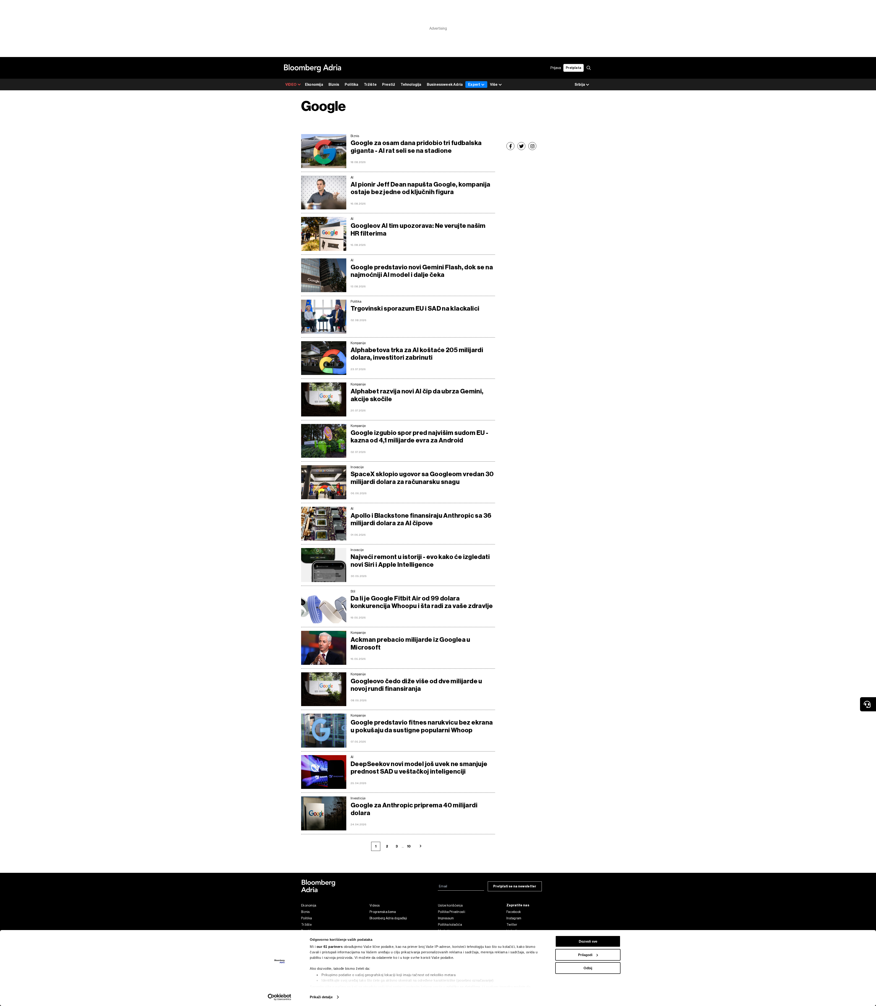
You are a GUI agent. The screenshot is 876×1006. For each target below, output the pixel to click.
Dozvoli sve (588, 941)
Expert (474, 84)
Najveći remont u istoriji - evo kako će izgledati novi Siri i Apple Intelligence (420, 560)
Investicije (358, 798)
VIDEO (291, 84)
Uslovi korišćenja (450, 905)
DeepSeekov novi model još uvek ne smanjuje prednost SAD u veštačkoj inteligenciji (419, 767)
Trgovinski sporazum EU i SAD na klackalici (415, 308)
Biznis (333, 84)
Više (494, 84)
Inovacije (357, 467)
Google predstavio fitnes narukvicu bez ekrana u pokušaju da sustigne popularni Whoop (422, 726)
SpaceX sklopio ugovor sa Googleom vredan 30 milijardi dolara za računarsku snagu (422, 478)
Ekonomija (314, 84)
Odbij (588, 968)
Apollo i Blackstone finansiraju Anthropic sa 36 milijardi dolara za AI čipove (421, 519)
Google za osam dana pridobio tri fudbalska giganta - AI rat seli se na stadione (416, 146)
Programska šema (383, 912)
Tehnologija (411, 84)
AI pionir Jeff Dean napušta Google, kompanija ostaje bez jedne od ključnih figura (420, 188)
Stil (353, 591)
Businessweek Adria (445, 84)
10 (409, 846)
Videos (375, 905)
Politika (351, 84)
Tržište (370, 84)
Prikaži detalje (321, 997)
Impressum (446, 918)
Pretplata (573, 68)
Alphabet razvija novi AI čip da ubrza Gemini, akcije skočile (417, 395)
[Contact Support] (868, 704)
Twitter (511, 924)
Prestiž (388, 84)
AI (352, 177)
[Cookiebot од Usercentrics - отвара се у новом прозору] (280, 997)
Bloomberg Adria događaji (388, 918)
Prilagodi (585, 955)
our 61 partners (330, 947)
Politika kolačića (450, 924)
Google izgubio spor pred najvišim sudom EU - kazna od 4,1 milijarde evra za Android (419, 436)
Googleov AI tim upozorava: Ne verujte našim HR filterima (418, 229)
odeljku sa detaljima (463, 987)
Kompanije (358, 343)
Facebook (513, 912)
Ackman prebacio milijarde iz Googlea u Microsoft (410, 643)
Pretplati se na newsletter (514, 886)
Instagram (513, 918)
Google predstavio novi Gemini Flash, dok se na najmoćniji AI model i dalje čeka (422, 271)
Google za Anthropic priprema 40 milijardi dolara (414, 809)
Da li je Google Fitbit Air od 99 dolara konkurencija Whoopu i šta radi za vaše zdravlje (422, 602)
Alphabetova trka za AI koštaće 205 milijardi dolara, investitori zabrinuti (417, 353)
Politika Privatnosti (451, 912)
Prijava (555, 68)
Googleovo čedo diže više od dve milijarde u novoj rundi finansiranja (416, 685)
